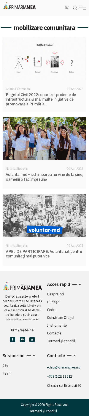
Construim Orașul (60, 317)
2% (5, 365)
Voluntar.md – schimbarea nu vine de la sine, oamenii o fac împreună (44, 177)
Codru (51, 310)
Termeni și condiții (61, 341)
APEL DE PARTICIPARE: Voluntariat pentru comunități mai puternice (44, 254)
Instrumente (57, 325)
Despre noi (55, 294)
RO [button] (67, 8)
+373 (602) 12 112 (59, 376)
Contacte (54, 333)
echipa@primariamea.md (63, 367)
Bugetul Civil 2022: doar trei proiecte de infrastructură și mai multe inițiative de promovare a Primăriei (41, 99)
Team (7, 373)
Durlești (53, 302)
